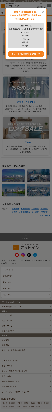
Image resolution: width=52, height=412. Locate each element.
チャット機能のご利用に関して (26, 53)
